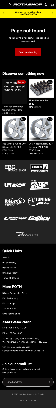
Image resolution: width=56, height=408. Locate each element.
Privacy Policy (9, 262)
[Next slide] (52, 13)
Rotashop (22, 394)
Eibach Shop (8, 303)
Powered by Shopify (35, 394)
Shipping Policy (9, 273)
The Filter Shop (9, 308)
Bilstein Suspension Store (14, 293)
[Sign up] (49, 382)
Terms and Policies (28, 400)
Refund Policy (9, 267)
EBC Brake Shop (10, 298)
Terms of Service (10, 278)
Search (5, 257)
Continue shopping (28, 52)
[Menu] (3, 4)
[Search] (10, 4)
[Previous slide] (3, 13)
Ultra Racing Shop (11, 313)
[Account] (46, 4)
